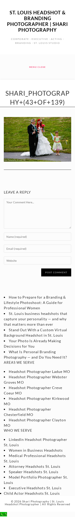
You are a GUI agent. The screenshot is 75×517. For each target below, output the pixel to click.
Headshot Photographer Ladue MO (39, 371)
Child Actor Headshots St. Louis (32, 493)
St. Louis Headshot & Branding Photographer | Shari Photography (37, 21)
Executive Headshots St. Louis (35, 488)
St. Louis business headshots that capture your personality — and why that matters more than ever (35, 318)
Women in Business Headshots (36, 450)
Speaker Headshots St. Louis (34, 472)
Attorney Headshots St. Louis (35, 466)
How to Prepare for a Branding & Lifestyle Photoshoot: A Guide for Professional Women (35, 302)
